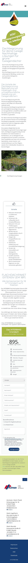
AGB (14, 552)
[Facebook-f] (3, 494)
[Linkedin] (13, 494)
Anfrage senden (14, 449)
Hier (3, 466)
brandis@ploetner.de (13, 534)
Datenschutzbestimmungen (13, 439)
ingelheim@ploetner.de (13, 521)
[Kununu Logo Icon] (17, 494)
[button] (25, 6)
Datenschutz (14, 548)
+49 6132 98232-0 (12, 519)
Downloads (14, 555)
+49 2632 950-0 (11, 506)
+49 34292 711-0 (11, 532)
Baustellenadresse (8, 420)
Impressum (14, 545)
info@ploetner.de (12, 508)
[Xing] (10, 494)
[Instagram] (6, 494)
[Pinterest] (24, 494)
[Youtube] (21, 494)
